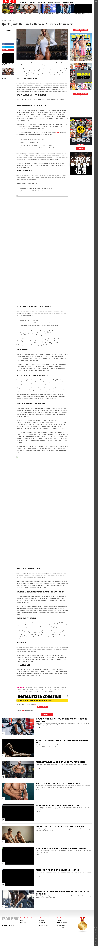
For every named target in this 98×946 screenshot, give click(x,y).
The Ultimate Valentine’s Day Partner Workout (61, 827)
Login (35, 704)
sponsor (44, 691)
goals (30, 339)
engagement (56, 687)
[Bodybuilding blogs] (82, 932)
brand (49, 687)
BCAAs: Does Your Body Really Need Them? (58, 805)
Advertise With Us (61, 927)
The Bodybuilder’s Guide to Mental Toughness (60, 762)
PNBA (30, 691)
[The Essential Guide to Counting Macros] (18, 870)
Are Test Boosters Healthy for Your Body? (58, 784)
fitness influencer (28, 689)
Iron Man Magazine (22, 691)
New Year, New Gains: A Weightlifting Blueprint (61, 848)
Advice (4, 20)
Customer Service (43, 925)
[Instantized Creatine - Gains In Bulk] (42, 701)
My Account (42, 922)
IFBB (43, 689)
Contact (59, 920)
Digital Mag (41, 2)
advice (35, 687)
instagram (60, 689)
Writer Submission (61, 925)
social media (37, 691)
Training (50, 691)
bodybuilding (42, 687)
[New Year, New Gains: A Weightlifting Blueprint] (18, 848)
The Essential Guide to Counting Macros (57, 870)
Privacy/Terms (89, 939)
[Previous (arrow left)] (2, 473)
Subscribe (23, 2)
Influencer (53, 689)
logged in (23, 710)
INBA (47, 689)
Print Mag (32, 2)
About (21, 920)
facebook (63, 687)
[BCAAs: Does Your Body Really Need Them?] (18, 805)
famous (19, 689)
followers (37, 689)
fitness (57, 132)
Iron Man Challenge (54, 2)
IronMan (8, 30)
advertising (28, 687)
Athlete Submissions (62, 922)
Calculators (23, 922)
